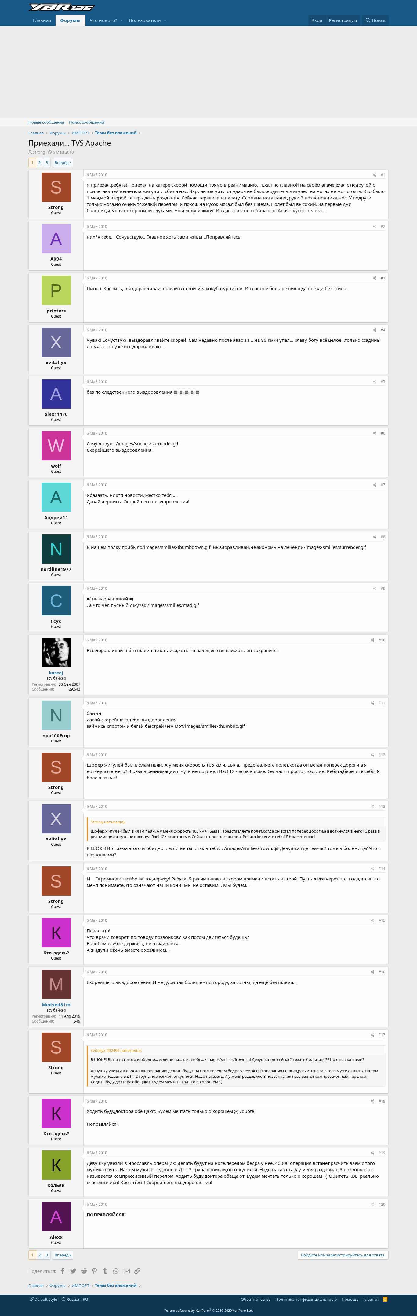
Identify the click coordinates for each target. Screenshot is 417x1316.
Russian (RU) (77, 1299)
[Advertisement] (208, 72)
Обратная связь (256, 1299)
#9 (383, 588)
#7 (383, 484)
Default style (45, 1299)
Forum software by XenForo (208, 1310)
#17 (382, 1034)
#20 (382, 1204)
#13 (382, 806)
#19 (382, 1152)
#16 (382, 972)
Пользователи (145, 20)
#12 (382, 754)
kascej (56, 672)
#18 (382, 1101)
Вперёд (62, 162)
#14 (382, 868)
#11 (382, 702)
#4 (383, 330)
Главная (42, 20)
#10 (382, 640)
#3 (383, 278)
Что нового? (103, 20)
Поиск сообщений (86, 122)
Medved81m (56, 1004)
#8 (383, 536)
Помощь (350, 1299)
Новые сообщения (46, 122)
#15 (382, 920)
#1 (383, 174)
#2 (383, 226)
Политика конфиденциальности (306, 1299)
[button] (121, 20)
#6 (383, 433)
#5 (383, 381)
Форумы (70, 20)
